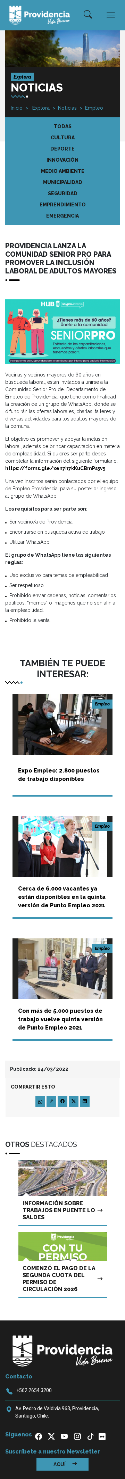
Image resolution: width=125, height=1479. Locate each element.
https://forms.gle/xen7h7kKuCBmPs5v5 (55, 468)
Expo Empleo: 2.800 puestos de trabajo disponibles (59, 774)
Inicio (17, 108)
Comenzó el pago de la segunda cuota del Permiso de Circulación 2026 (59, 1279)
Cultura (63, 137)
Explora (40, 108)
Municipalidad (62, 182)
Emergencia (62, 216)
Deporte (62, 149)
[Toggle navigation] (110, 15)
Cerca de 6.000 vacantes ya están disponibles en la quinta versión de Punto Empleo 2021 (62, 897)
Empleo (94, 108)
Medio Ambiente (62, 171)
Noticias (67, 108)
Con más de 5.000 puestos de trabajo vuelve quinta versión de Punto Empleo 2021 (60, 1019)
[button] (88, 15)
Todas (63, 126)
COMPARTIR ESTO (33, 1087)
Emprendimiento (63, 204)
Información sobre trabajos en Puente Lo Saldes (59, 1210)
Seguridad (62, 193)
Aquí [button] (60, 1464)
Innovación (62, 160)
